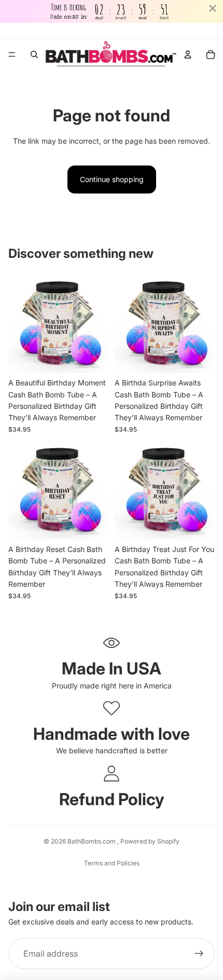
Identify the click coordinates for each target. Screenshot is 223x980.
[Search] (34, 54)
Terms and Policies (112, 863)
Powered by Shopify (149, 841)
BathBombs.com (92, 841)
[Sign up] (199, 953)
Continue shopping (112, 179)
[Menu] (12, 55)
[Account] (187, 54)
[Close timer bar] (212, 8)
